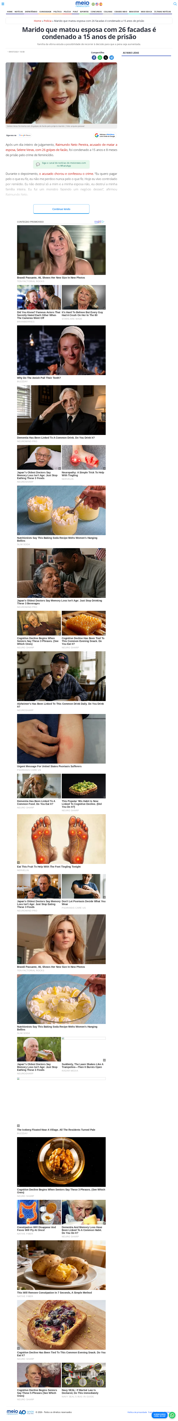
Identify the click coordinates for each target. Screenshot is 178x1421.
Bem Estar (134, 11)
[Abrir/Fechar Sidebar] (2, 3)
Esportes (84, 11)
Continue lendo (61, 209)
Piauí (75, 11)
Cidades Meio (120, 11)
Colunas (108, 11)
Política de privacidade (137, 1412)
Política (57, 11)
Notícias (19, 11)
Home (10, 11)
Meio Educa (146, 11)
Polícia (67, 11)
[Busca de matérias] (175, 4)
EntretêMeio (31, 11)
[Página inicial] (82, 4)
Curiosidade (45, 11)
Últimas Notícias (162, 11)
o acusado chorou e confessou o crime (66, 173)
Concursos (96, 11)
